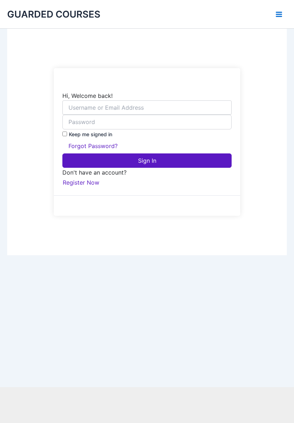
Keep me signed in (90, 134)
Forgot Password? (93, 145)
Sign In (147, 160)
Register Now (81, 182)
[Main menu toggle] (279, 14)
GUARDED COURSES (53, 14)
